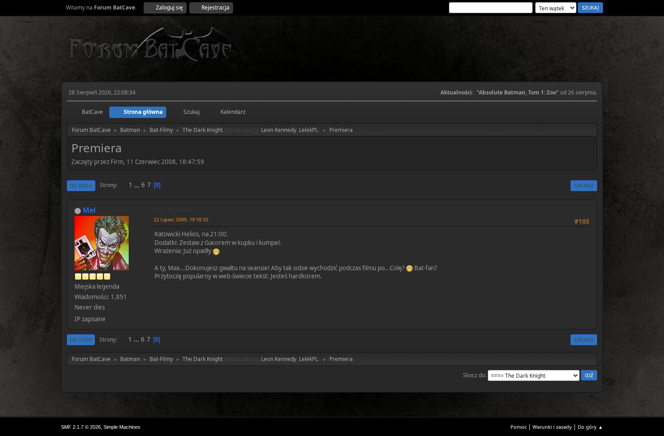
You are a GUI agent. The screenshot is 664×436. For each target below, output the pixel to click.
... (137, 185)
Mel (89, 210)
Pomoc (518, 426)
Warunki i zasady (552, 426)
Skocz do (474, 375)
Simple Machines (121, 427)
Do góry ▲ (590, 426)
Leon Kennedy (278, 130)
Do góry (81, 339)
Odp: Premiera (173, 210)
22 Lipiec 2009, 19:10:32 (181, 219)
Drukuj (584, 185)
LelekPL (308, 130)
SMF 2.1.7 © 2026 (81, 427)
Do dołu (81, 185)
